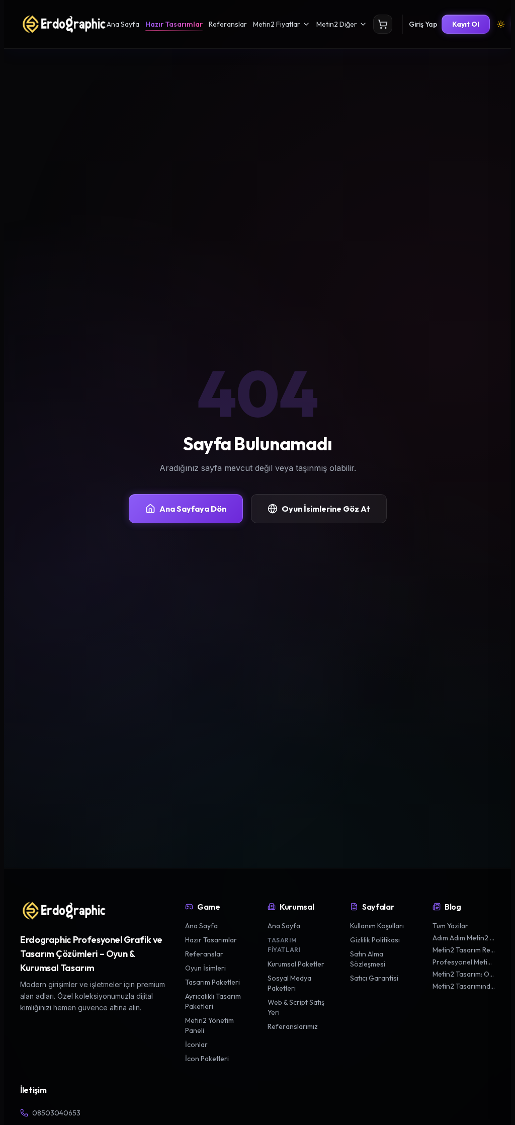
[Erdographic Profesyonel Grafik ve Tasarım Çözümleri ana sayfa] (63, 911)
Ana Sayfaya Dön (192, 509)
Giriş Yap (423, 24)
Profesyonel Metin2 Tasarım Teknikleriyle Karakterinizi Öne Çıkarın (464, 962)
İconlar (196, 1044)
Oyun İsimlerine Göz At (326, 509)
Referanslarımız (293, 1026)
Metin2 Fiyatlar (276, 24)
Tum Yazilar (450, 925)
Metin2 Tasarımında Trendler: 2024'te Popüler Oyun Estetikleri (464, 986)
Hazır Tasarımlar (174, 24)
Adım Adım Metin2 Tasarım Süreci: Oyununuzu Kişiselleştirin (464, 937)
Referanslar (228, 24)
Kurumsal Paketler (296, 964)
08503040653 (56, 1112)
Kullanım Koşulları (377, 925)
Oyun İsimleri (205, 968)
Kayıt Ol (465, 24)
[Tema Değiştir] (501, 24)
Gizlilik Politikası (375, 939)
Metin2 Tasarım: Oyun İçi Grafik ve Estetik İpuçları (464, 974)
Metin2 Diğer (336, 24)
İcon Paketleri (207, 1058)
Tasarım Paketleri (212, 982)
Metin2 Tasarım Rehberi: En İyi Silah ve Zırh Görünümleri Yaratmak (464, 949)
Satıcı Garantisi (374, 978)
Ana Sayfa (123, 24)
